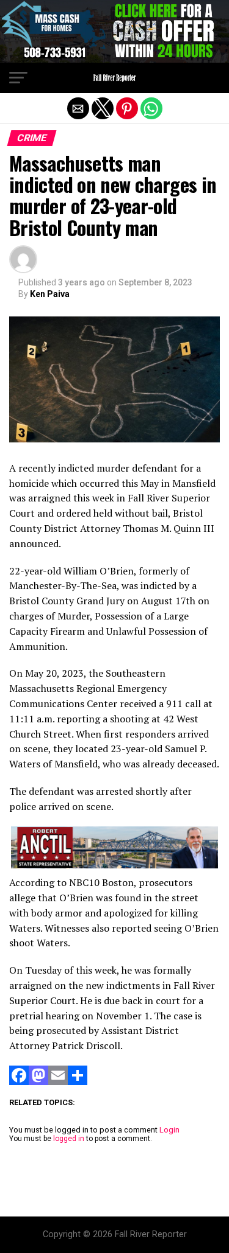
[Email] (58, 1081)
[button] (18, 78)
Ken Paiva (50, 294)
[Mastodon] (38, 1081)
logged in (68, 1138)
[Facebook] (19, 1081)
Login (169, 1129)
